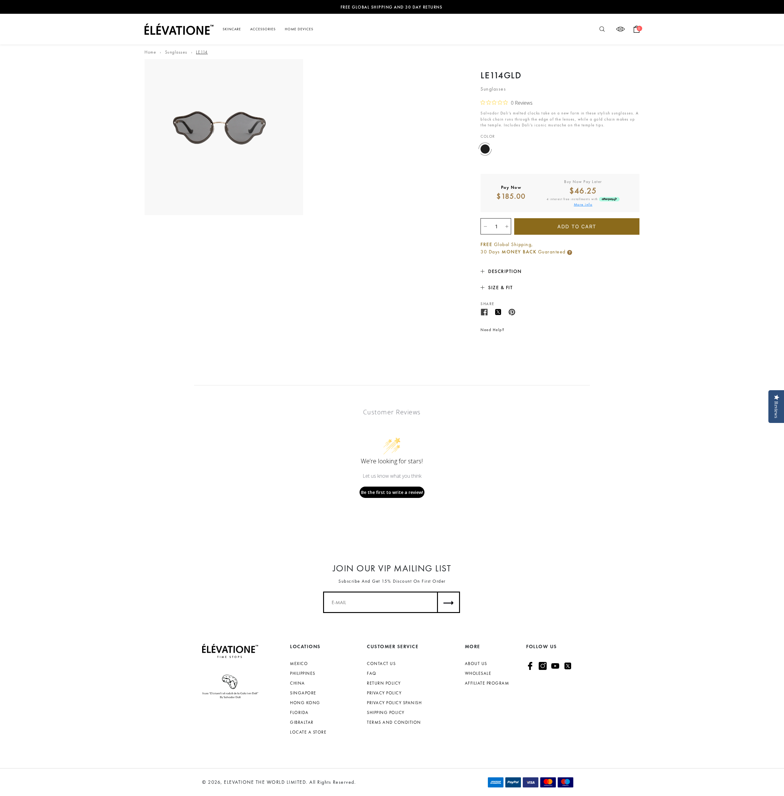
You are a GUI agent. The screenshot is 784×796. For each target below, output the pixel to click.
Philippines (302, 673)
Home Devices (299, 29)
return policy (384, 683)
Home (150, 52)
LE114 (202, 52)
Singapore (303, 693)
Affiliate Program (487, 683)
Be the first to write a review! (392, 492)
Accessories (263, 29)
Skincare (232, 29)
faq (371, 673)
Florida (299, 712)
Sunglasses (176, 52)
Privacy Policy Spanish (394, 702)
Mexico (299, 663)
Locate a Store (308, 732)
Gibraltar (302, 722)
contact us (381, 663)
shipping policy (386, 712)
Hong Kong (305, 702)
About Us (476, 663)
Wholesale (478, 673)
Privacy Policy (384, 693)
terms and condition (394, 722)
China (297, 683)
